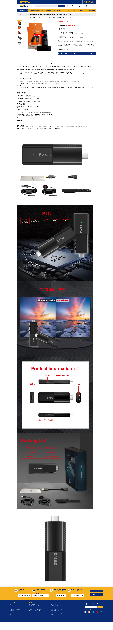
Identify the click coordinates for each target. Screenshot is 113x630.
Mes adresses (53, 606)
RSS (10, 613)
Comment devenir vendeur (56, 611)
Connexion (96, 591)
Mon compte (53, 604)
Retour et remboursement (34, 611)
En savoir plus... (91, 53)
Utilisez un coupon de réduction (35, 610)
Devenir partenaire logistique (56, 613)
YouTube (11, 614)
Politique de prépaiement (34, 605)
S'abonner (100, 607)
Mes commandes (54, 605)
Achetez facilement (54, 610)
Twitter (11, 611)
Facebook (12, 610)
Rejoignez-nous (13, 608)
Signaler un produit (33, 608)
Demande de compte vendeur (56, 609)
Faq (10, 604)
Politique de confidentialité (15, 609)
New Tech (65, 49)
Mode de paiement (33, 606)
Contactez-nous (13, 605)
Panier (51, 608)
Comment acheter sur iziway (35, 609)
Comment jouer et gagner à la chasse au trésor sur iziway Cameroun (64, 615)
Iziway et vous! (32, 604)
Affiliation (52, 614)
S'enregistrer (96, 594)
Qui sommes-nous (13, 606)
